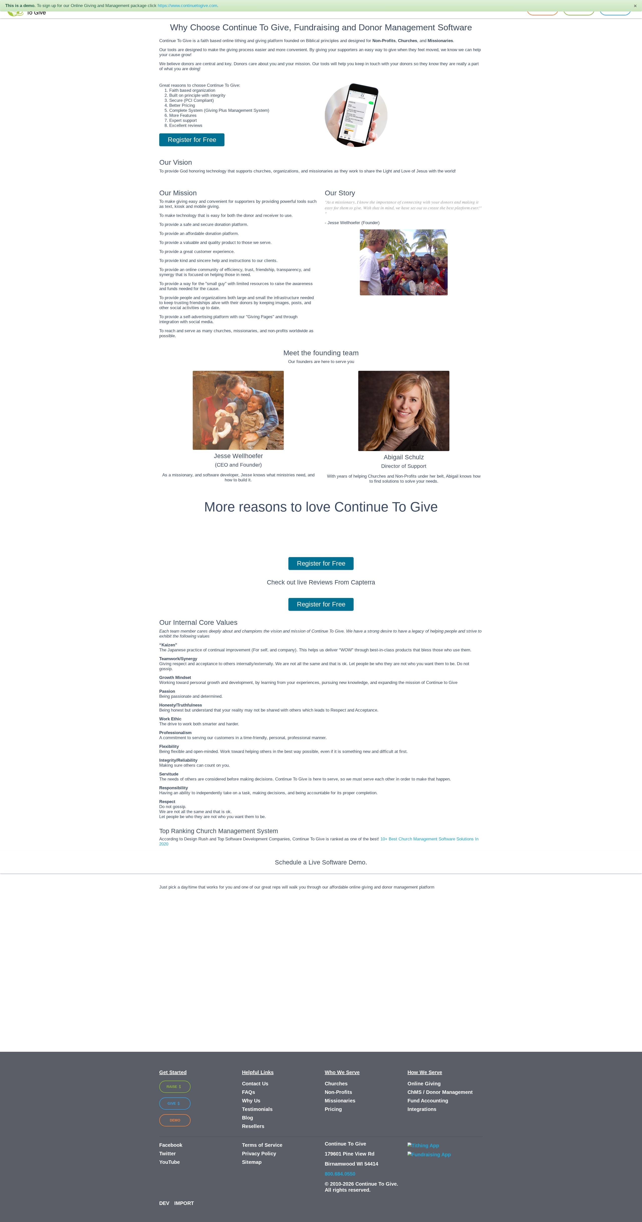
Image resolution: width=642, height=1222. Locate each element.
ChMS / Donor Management (440, 1092)
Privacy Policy (259, 1153)
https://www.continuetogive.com (187, 5)
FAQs (248, 1092)
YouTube (169, 1162)
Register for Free (192, 139)
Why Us (251, 1100)
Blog (247, 1117)
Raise (172, 1087)
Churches (336, 1083)
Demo (175, 1120)
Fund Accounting (428, 1100)
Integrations (422, 1109)
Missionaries (340, 1100)
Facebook (170, 1145)
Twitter (167, 1153)
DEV (164, 1203)
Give (172, 1103)
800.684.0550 (340, 1174)
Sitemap (252, 1162)
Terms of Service (262, 1145)
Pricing (333, 1109)
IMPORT (184, 1203)
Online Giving (424, 1083)
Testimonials (257, 1109)
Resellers (253, 1126)
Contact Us (255, 1083)
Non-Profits (338, 1092)
